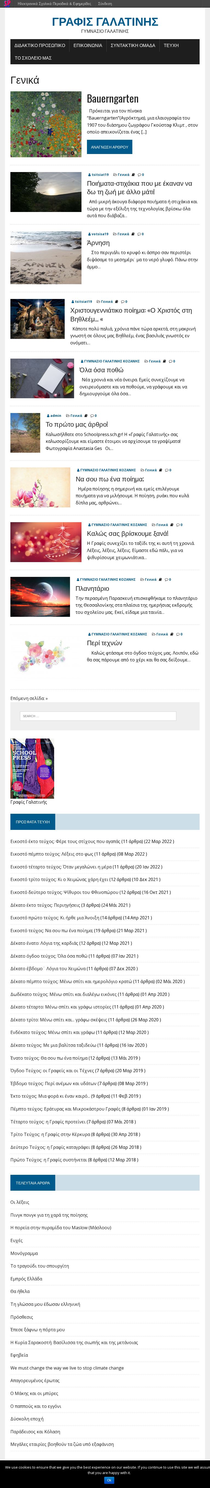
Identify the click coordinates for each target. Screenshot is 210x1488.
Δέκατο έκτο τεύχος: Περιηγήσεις (45, 905)
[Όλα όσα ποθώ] (42, 395)
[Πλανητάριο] (40, 613)
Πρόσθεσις (21, 1317)
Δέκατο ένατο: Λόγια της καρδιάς (44, 943)
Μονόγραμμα (24, 1253)
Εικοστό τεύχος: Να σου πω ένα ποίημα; (51, 931)
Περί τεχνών (104, 642)
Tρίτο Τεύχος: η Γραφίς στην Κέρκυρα (50, 1134)
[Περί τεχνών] (45, 678)
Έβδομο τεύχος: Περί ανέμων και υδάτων (53, 1083)
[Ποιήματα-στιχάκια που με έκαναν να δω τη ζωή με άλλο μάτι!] (45, 208)
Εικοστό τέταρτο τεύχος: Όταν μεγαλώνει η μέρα (61, 867)
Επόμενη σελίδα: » (29, 698)
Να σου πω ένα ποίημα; (110, 478)
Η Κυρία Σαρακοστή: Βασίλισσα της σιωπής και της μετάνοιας (74, 1342)
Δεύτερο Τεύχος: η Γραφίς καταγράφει (50, 1147)
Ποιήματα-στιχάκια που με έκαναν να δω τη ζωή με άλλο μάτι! (139, 187)
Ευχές (16, 1240)
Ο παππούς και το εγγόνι (35, 1406)
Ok (109, 1480)
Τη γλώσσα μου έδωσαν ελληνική (45, 1304)
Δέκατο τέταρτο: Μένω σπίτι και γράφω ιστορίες (60, 1007)
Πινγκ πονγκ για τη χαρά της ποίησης (49, 1215)
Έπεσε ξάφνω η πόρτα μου (37, 1330)
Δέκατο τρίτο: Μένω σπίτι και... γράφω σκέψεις (58, 1020)
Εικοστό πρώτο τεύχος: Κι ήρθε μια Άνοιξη (54, 918)
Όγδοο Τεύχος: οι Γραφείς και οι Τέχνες (52, 1071)
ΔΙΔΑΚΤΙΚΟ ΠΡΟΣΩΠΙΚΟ (39, 45)
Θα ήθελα (20, 1291)
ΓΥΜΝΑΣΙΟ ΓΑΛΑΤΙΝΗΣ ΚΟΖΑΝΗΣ (112, 361)
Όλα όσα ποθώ (102, 369)
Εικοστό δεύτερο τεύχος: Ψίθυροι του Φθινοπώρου (64, 892)
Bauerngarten (113, 98)
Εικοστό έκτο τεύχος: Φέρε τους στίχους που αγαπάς (65, 841)
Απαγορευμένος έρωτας (35, 1380)
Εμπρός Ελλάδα (26, 1279)
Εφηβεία (19, 1355)
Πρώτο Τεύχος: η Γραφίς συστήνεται (48, 1160)
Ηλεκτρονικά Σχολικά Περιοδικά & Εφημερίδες (54, 4)
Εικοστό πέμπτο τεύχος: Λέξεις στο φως (51, 854)
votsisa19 (100, 234)
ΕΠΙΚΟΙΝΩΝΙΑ (88, 45)
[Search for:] (98, 716)
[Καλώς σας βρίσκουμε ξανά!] (45, 559)
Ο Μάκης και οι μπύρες (34, 1393)
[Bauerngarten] (45, 153)
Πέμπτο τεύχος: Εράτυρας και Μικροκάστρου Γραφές (65, 1109)
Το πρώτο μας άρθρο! (77, 424)
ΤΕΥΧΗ (171, 45)
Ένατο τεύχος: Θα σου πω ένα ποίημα (49, 1058)
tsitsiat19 (100, 174)
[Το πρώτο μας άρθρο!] (25, 449)
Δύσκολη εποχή (26, 1419)
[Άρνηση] (45, 281)
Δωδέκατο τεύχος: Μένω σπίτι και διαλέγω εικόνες (63, 994)
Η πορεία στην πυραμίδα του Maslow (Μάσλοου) (60, 1228)
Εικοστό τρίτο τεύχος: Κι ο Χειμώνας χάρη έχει (59, 879)
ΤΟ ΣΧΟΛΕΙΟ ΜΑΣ (33, 57)
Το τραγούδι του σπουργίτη (39, 1266)
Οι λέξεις (19, 1202)
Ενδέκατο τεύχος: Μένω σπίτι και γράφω (52, 1032)
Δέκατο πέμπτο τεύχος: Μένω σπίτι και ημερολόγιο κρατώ (71, 981)
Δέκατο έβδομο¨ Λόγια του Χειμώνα (48, 969)
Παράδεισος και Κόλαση (35, 1432)
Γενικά (124, 174)
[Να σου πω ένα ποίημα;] (40, 504)
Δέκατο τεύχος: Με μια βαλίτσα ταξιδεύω (53, 1045)
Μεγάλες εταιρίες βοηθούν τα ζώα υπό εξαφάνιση (62, 1444)
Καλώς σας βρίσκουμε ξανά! (127, 533)
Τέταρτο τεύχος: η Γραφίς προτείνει (48, 1122)
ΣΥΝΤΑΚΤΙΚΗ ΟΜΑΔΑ (133, 45)
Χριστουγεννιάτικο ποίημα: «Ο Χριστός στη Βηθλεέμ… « (131, 314)
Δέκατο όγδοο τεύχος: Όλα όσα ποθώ (49, 956)
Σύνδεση (105, 4)
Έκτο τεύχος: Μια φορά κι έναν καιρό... (50, 1096)
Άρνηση (98, 242)
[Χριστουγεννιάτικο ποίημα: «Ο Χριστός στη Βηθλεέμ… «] (37, 335)
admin (55, 415)
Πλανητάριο (92, 588)
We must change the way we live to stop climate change (67, 1368)
